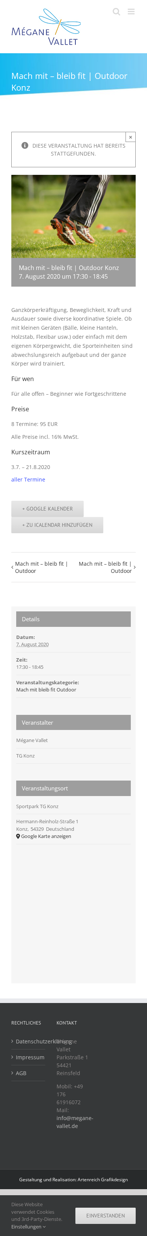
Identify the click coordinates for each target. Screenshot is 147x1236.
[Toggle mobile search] (116, 11)
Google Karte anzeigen (46, 836)
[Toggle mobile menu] (132, 11)
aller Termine (28, 479)
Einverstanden (105, 1215)
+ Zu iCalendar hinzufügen (57, 525)
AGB (21, 1073)
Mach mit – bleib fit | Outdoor (41, 567)
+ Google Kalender (47, 508)
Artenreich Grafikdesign (103, 1179)
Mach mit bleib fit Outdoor (46, 689)
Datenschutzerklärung (28, 1041)
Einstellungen (27, 1226)
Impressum (28, 1057)
